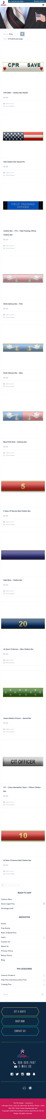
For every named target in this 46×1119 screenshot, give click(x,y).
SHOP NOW (20, 1021)
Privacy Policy (7, 951)
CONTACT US (20, 1031)
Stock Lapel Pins (8, 904)
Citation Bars (6, 899)
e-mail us (25, 1066)
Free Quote (5, 928)
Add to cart (9, 103)
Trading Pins (6, 984)
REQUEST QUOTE (39, 1)
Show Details (9, 106)
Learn (3, 937)
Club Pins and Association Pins (14, 980)
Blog (3, 960)
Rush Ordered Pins (8, 933)
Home (3, 923)
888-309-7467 (27, 1062)
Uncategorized (7, 908)
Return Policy (6, 955)
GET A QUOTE (20, 1011)
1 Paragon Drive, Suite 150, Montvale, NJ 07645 (17, 1106)
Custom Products (8, 975)
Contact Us (5, 942)
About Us (5, 946)
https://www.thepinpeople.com (27, 1108)
